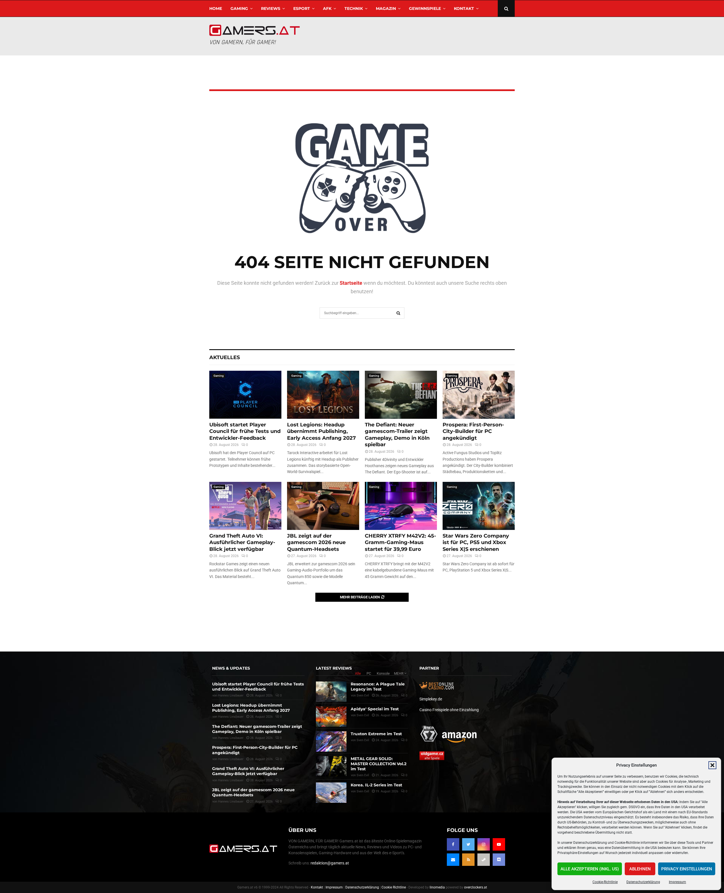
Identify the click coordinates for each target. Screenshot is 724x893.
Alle (358, 673)
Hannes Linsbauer (231, 695)
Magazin (386, 8)
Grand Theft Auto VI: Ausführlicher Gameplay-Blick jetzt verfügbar (242, 542)
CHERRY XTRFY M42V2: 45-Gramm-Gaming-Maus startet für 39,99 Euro (400, 542)
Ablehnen (640, 869)
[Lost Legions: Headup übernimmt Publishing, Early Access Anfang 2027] (323, 395)
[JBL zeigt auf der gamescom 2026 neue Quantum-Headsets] (323, 506)
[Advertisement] (412, 35)
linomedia (437, 887)
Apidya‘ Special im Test (375, 708)
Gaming (239, 8)
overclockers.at (475, 887)
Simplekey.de (430, 699)
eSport (301, 8)
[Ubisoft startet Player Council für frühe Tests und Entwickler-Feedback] (245, 395)
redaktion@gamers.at (330, 863)
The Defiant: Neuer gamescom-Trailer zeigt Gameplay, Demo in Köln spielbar (397, 435)
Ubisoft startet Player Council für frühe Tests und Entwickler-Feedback (245, 431)
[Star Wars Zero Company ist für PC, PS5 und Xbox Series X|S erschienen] (479, 506)
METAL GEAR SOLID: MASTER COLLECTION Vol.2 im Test (378, 763)
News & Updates (231, 668)
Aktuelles (224, 357)
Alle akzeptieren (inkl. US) (590, 869)
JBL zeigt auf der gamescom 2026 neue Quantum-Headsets (316, 542)
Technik (353, 8)
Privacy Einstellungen (686, 869)
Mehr (398, 674)
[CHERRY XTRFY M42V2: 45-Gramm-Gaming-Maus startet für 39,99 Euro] (401, 506)
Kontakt (464, 8)
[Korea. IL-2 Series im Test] (331, 792)
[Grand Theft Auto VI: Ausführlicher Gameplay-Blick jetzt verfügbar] (245, 506)
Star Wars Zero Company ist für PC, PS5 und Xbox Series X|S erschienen (476, 542)
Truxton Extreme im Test (376, 733)
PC (369, 673)
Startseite (351, 283)
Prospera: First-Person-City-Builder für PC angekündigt (473, 431)
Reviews (270, 8)
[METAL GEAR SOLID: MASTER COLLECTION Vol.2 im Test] (331, 766)
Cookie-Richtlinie (605, 882)
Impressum (677, 882)
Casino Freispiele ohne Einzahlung (449, 710)
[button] (712, 765)
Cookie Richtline (394, 887)
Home (215, 8)
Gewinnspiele (425, 8)
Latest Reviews (334, 668)
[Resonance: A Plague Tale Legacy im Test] (331, 691)
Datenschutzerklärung (643, 882)
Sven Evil (363, 695)
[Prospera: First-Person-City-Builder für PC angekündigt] (479, 395)
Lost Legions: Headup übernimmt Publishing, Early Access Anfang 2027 (321, 431)
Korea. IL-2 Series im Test (376, 785)
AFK (327, 8)
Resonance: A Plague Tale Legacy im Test (378, 686)
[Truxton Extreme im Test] (331, 741)
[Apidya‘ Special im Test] (331, 716)
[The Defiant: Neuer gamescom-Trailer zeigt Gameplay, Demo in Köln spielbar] (401, 395)
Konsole (383, 673)
